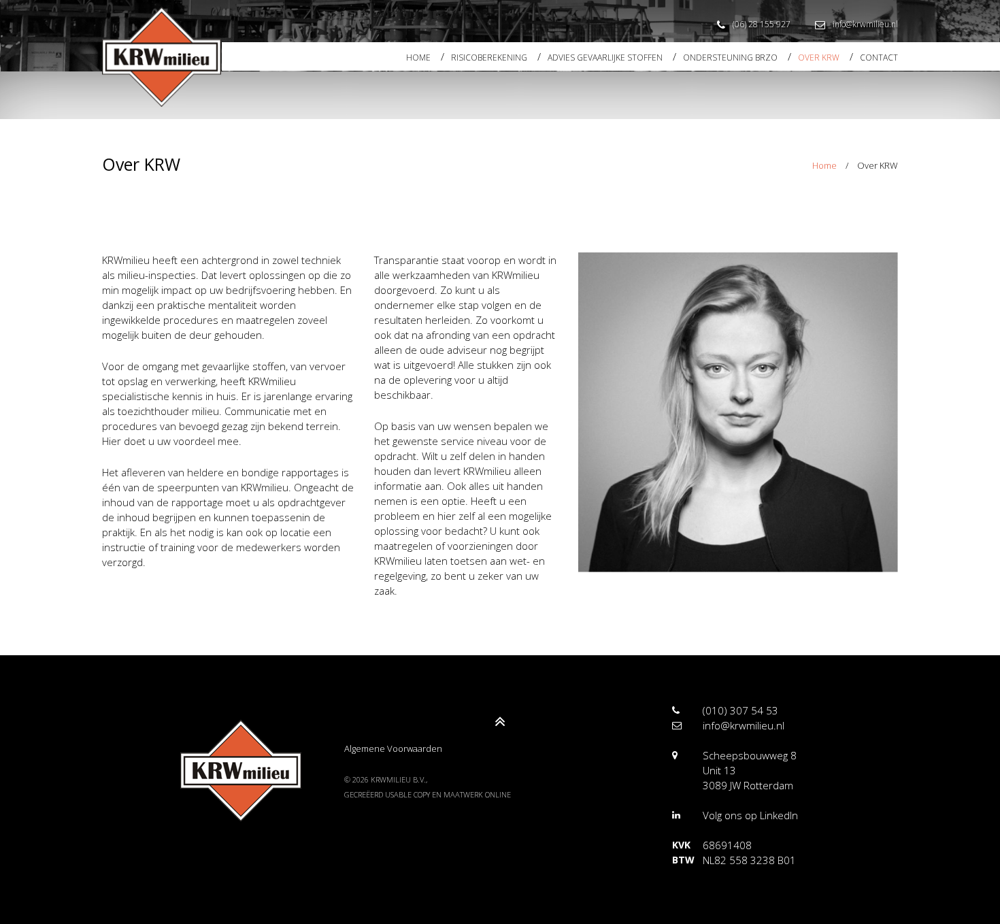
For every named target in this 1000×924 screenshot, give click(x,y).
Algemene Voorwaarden (393, 748)
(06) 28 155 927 (761, 24)
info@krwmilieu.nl (865, 24)
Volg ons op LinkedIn (750, 815)
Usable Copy (407, 794)
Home (824, 165)
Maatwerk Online (477, 794)
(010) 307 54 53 (740, 710)
